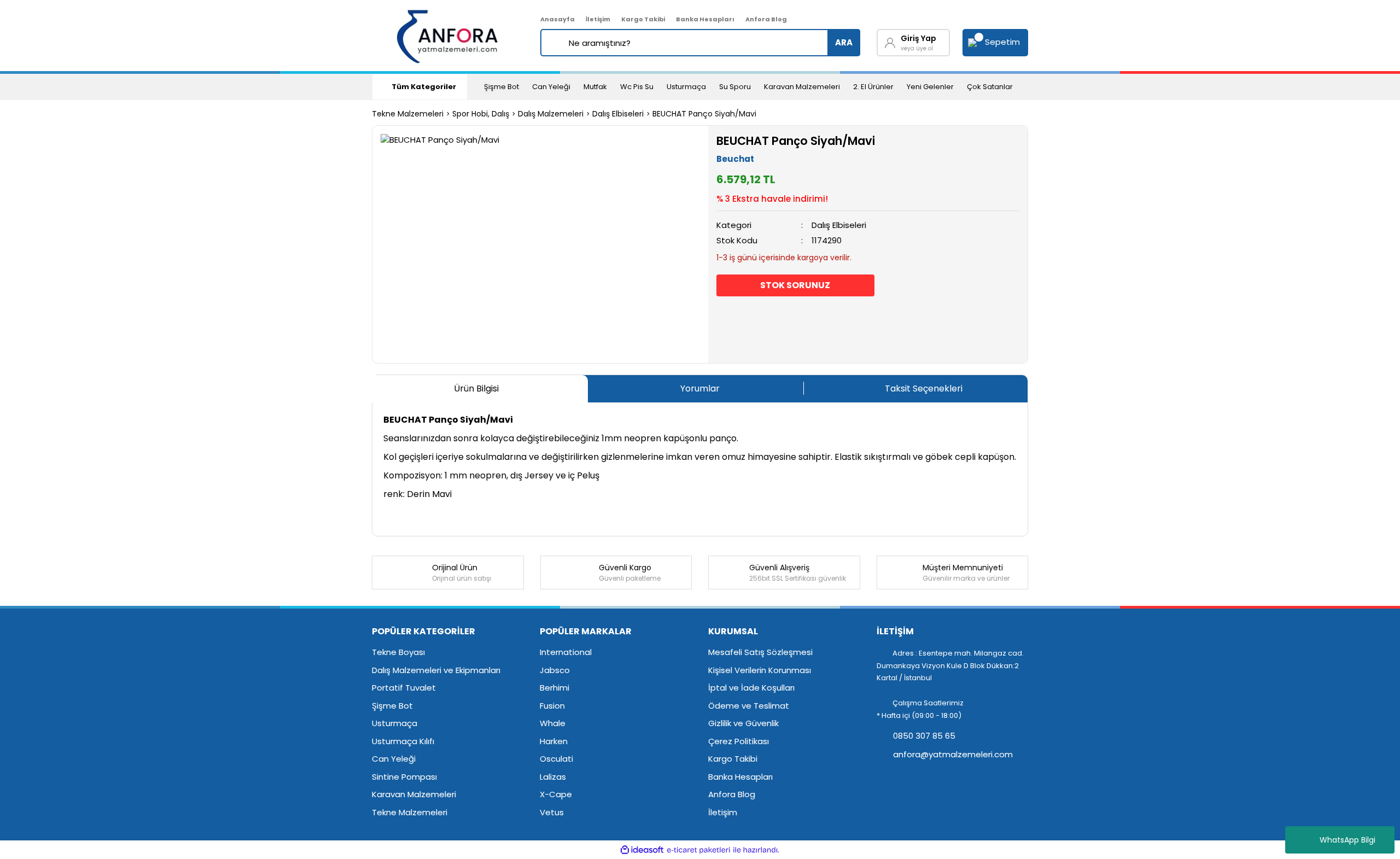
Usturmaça (686, 86)
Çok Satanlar (990, 86)
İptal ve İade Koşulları (751, 687)
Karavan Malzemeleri (802, 86)
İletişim (598, 19)
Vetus (552, 812)
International (566, 652)
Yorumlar (700, 388)
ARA (844, 42)
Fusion (552, 705)
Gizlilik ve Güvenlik (743, 723)
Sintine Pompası (404, 776)
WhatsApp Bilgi (1347, 839)
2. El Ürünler (873, 86)
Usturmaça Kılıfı (403, 741)
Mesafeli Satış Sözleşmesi (760, 652)
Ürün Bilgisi (476, 388)
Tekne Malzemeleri (409, 812)
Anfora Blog (766, 19)
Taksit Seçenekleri (923, 388)
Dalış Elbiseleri (839, 225)
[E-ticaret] (699, 850)
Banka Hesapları (705, 19)
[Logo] (448, 35)
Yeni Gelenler (930, 86)
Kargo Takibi (643, 19)
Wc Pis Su (637, 86)
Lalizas (553, 776)
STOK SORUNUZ (795, 285)
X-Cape (556, 794)
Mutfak (595, 86)
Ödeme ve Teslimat (748, 705)
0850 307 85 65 (923, 735)
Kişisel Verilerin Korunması (759, 670)
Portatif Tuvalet (404, 687)
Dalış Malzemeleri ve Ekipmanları (436, 670)
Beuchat (735, 159)
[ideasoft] (642, 850)
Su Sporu (735, 86)
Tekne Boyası (398, 652)
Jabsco (555, 670)
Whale (552, 723)
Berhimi (554, 687)
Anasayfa (557, 19)
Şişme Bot (501, 86)
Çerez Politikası (738, 741)
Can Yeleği (551, 86)
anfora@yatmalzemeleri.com (952, 754)
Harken (554, 741)
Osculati (556, 758)
